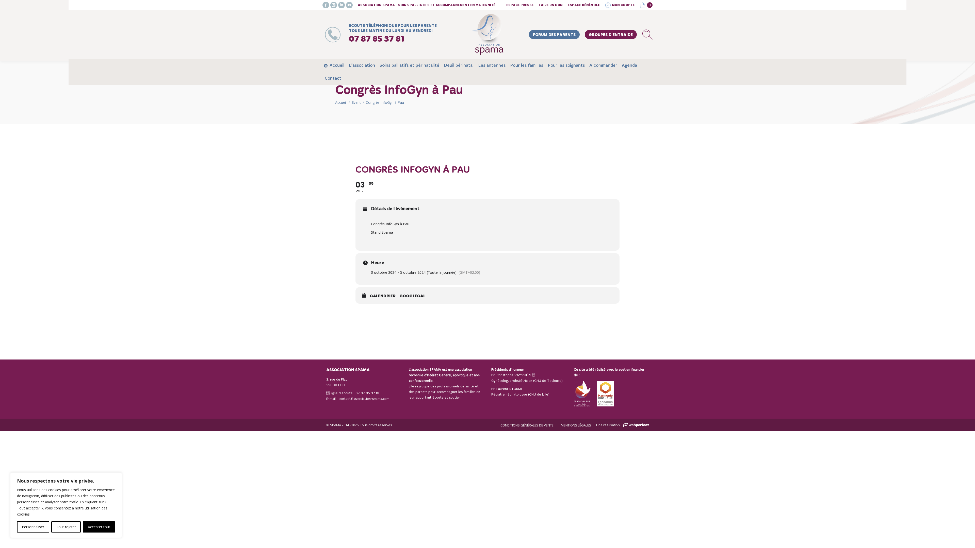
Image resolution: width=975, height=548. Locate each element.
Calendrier (383, 296)
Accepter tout (99, 526)
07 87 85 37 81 (367, 393)
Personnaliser (33, 526)
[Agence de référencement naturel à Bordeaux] (636, 425)
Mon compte (623, 5)
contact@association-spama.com (363, 399)
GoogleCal (412, 296)
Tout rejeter (66, 526)
